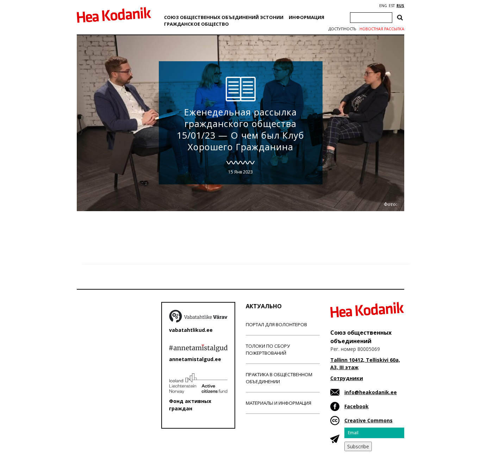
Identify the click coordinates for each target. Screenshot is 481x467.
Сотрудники (346, 378)
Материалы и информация (278, 403)
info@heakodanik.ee (370, 392)
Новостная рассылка (382, 28)
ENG (383, 5)
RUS (400, 5)
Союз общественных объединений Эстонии (223, 17)
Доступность (342, 28)
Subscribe (358, 446)
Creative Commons (368, 420)
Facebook (356, 406)
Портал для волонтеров (276, 324)
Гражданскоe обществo (196, 24)
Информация (306, 17)
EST (392, 5)
